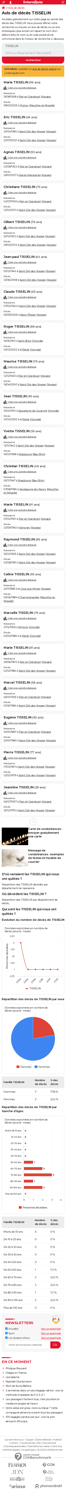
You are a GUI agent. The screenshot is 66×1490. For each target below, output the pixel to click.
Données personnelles (15, 1446)
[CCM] (48, 1465)
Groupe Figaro (29, 1450)
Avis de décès (16, 7)
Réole (25, 349)
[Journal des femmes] (17, 1465)
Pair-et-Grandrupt (29, 96)
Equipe (29, 1439)
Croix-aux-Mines (30, 588)
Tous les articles (27, 1443)
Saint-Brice (25, 340)
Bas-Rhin (39, 454)
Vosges (46, 96)
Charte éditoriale (43, 1439)
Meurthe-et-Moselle (42, 105)
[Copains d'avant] (17, 1479)
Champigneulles (29, 597)
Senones (24, 527)
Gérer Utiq (57, 1446)
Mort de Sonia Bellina (18, 1386)
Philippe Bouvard (16, 1368)
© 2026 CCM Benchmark (50, 1450)
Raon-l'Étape (28, 314)
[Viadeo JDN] (48, 1479)
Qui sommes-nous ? (14, 1439)
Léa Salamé (13, 1377)
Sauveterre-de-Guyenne (32, 410)
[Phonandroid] (48, 1486)
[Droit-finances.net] (48, 1472)
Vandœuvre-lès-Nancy (32, 489)
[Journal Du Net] (17, 1472)
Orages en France (16, 1372)
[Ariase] (17, 1486)
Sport (11, 1333)
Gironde (37, 340)
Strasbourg (25, 454)
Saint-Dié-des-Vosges (32, 131)
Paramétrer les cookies (39, 1446)
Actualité (13, 1328)
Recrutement (49, 1443)
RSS (39, 1443)
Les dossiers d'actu (19, 1338)
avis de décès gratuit (44, 69)
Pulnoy (24, 105)
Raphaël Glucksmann (19, 1381)
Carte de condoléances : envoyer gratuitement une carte (45, 832)
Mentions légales (12, 1450)
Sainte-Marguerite (30, 175)
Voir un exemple (51, 1328)
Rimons (23, 627)
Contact (14, 1443)
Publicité (57, 1439)
